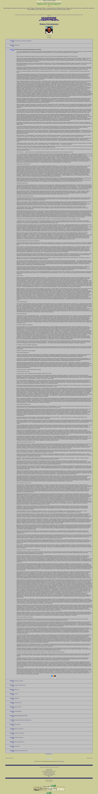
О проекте (49, 37)
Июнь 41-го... (16, 689)
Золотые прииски (48, 14)
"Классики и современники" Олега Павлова (58, 14)
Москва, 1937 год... (18, 706)
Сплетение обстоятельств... (20, 685)
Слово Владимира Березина (40, 14)
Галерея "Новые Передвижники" (49, 775)
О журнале (44, 767)
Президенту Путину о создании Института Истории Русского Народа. (53, 8)
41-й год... (16, 693)
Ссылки (51, 767)
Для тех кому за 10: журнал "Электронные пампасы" (49, 774)
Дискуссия (49, 15)
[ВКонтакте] (51, 676)
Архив (49, 767)
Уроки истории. (17, 724)
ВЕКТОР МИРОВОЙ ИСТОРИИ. (20, 715)
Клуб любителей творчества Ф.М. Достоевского (49, 772)
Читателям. (16, 698)
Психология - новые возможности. (21, 750)
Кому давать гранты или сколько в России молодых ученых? (55, 9)
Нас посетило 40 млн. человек (78, 8)
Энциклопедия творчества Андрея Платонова (49, 773)
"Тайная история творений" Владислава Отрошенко (74, 14)
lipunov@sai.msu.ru (60, 761)
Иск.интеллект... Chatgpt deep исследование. (23, 40)
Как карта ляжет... (18, 702)
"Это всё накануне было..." (19, 741)
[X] (55, 676)
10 (51, 753)
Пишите (49, 776)
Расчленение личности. (18, 737)
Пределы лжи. (17, 45)
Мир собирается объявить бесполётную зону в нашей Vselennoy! (19, 8)
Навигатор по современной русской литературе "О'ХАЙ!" (49, 771)
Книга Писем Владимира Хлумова (30, 14)
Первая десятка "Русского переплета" (49, 4)
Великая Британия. (18, 711)
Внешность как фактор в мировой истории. (22, 719)
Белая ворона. (17, 746)
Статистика (54, 767)
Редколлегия (41, 767)
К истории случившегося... (19, 733)
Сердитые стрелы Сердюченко (20, 14)
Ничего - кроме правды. (18, 728)
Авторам (47, 767)
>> (52, 753)
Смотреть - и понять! (18, 680)
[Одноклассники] (53, 676)
